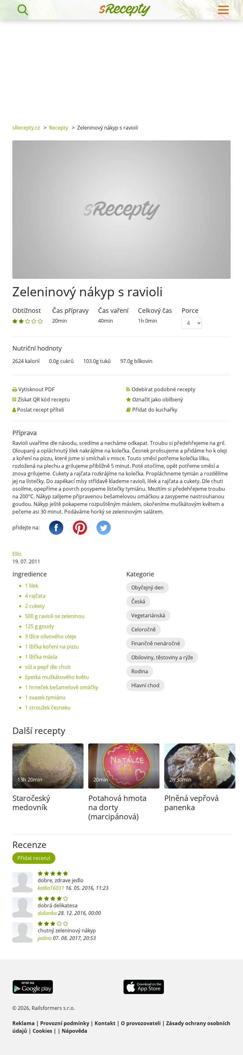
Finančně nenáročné (155, 643)
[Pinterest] (80, 528)
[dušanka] (22, 907)
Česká (138, 601)
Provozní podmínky (64, 1023)
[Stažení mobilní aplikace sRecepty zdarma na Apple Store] (143, 986)
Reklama (23, 1023)
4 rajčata (35, 595)
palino (45, 938)
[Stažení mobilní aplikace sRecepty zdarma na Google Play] (32, 986)
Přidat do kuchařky (154, 409)
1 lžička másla (41, 656)
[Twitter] (104, 528)
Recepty (58, 127)
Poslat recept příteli (40, 409)
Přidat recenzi (33, 858)
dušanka (47, 913)
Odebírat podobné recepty (163, 389)
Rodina (139, 671)
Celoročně (143, 629)
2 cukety (35, 605)
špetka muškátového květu (57, 677)
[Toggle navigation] (223, 10)
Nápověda (74, 1030)
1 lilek (31, 585)
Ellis (17, 553)
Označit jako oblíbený (157, 399)
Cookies (42, 1030)
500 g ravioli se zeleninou (54, 616)
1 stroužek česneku (48, 707)
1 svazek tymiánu (45, 697)
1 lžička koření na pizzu (52, 646)
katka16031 (51, 887)
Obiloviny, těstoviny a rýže (162, 657)
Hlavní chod (145, 685)
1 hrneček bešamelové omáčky (61, 687)
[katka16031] (22, 882)
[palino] (22, 932)
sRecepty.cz (26, 127)
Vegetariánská (148, 615)
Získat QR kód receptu (44, 399)
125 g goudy (39, 626)
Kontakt (105, 1023)
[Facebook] (56, 528)
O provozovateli (141, 1023)
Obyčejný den (147, 587)
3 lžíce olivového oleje (50, 636)
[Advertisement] (121, 67)
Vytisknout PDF (36, 389)
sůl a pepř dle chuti (48, 666)
